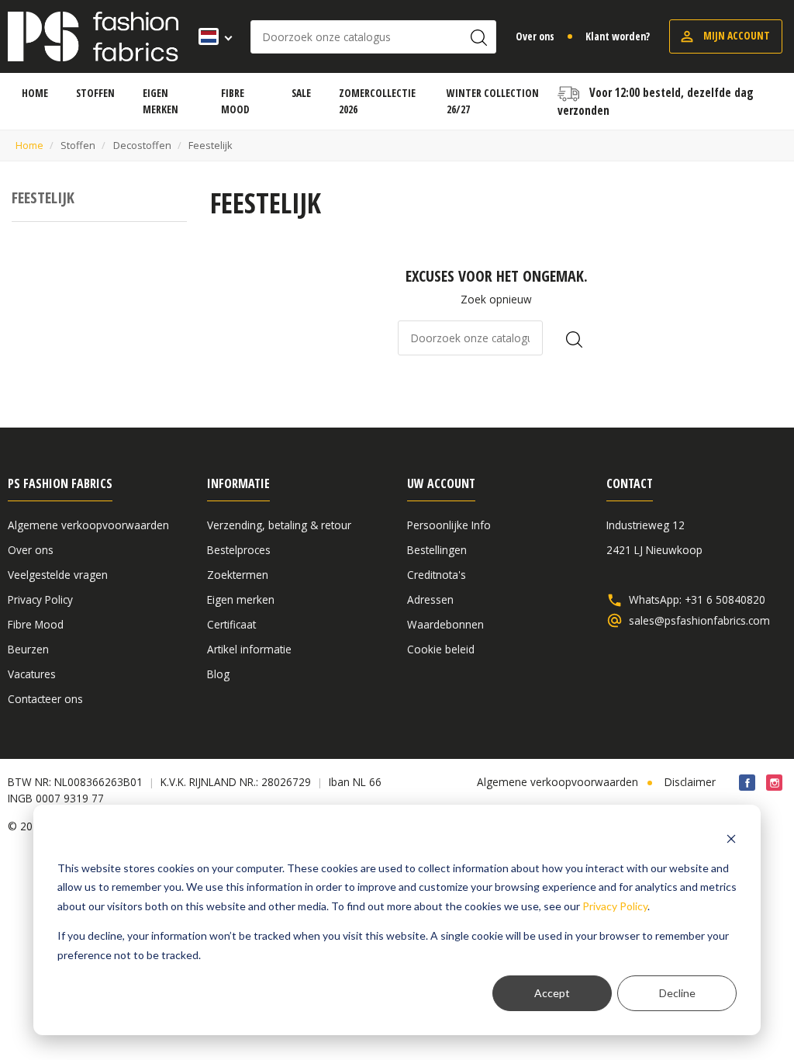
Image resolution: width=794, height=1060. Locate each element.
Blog (218, 674)
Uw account (441, 483)
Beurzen (28, 649)
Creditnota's (436, 574)
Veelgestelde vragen (58, 574)
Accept (552, 992)
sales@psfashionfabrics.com (699, 621)
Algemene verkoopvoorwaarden (88, 525)
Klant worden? (617, 36)
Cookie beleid (441, 649)
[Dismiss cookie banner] (731, 838)
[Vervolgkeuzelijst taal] (210, 36)
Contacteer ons (45, 698)
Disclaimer (690, 781)
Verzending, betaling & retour (279, 525)
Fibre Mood (36, 624)
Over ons (535, 36)
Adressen (430, 599)
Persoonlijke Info (449, 525)
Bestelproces (239, 549)
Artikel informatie (249, 649)
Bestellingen (437, 549)
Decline (677, 992)
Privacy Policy (614, 906)
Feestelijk (43, 197)
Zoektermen (237, 574)
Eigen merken (240, 599)
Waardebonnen (445, 624)
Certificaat (231, 624)
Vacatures (32, 674)
